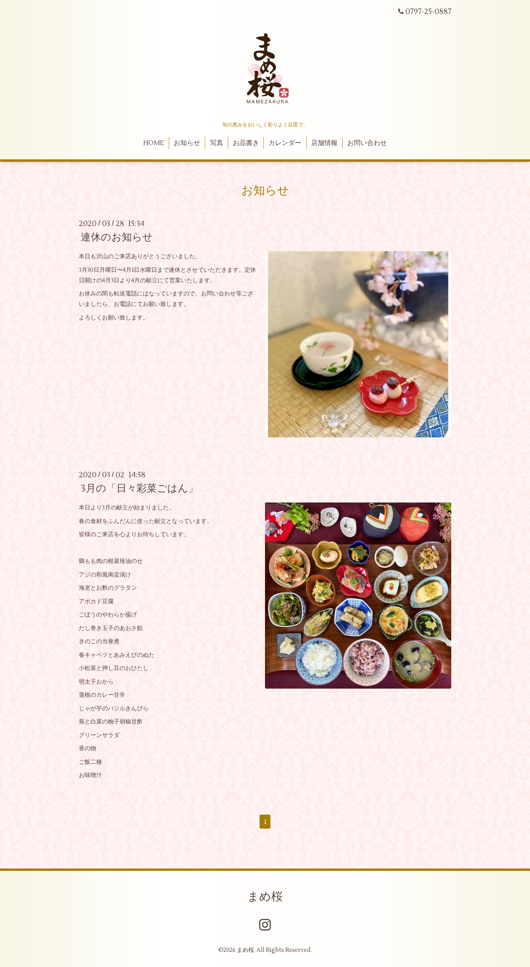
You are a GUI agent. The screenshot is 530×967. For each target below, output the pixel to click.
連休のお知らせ (117, 237)
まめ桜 (265, 896)
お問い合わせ (367, 143)
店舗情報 (324, 143)
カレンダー (284, 143)
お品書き (246, 143)
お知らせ (187, 143)
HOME (153, 143)
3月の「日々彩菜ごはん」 (139, 488)
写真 (216, 143)
